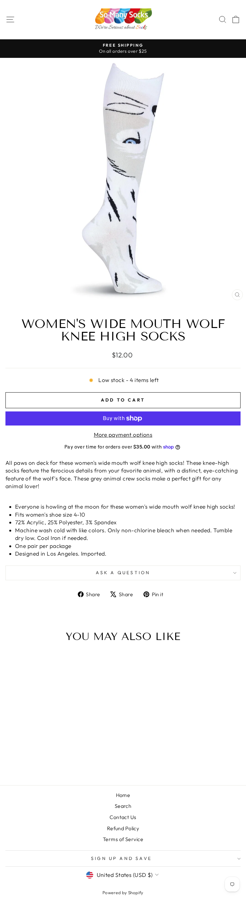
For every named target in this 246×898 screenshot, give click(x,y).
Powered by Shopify (123, 892)
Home (123, 795)
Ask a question (123, 572)
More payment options (123, 434)
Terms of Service (123, 839)
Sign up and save (121, 858)
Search (123, 806)
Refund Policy (123, 828)
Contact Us (123, 817)
